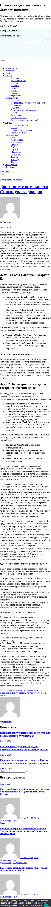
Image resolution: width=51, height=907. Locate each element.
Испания (15, 85)
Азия (7, 73)
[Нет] (49, 906)
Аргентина (16, 142)
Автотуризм (11, 164)
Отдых (8, 122)
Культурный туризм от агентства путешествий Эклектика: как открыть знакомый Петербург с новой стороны (23, 831)
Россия (14, 93)
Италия (14, 83)
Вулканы (15, 100)
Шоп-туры (16, 105)
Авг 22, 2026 (33, 818)
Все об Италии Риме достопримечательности (21, 690)
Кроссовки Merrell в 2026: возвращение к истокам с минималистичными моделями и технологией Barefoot (25, 791)
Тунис (14, 162)
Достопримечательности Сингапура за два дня (24, 189)
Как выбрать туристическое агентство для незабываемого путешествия (25, 734)
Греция (14, 90)
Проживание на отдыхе (22, 130)
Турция (14, 157)
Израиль (15, 150)
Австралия (10, 71)
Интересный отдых (10, 30)
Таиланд (15, 159)
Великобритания (18, 80)
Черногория (16, 95)
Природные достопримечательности (28, 103)
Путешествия (11, 98)
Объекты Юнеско (19, 117)
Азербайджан (17, 140)
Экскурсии (10, 167)
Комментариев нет (8, 820)
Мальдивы (16, 152)
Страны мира (11, 135)
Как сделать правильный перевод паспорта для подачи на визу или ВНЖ (23, 869)
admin (23, 818)
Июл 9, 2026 (5, 741)
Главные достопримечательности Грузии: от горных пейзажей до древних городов (24, 761)
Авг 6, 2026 (32, 894)
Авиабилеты (11, 68)
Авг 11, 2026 (32, 857)
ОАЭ (13, 147)
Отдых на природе (19, 125)
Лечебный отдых (19, 132)
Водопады (15, 108)
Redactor (7, 222)
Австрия (15, 78)
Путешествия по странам (11, 180)
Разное (14, 127)
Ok (46, 906)
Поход (14, 113)
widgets (11, 21)
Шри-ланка (16, 154)
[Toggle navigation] (4, 58)
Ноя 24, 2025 (6, 768)
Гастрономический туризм (23, 110)
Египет (14, 145)
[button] (1, 58)
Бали (13, 137)
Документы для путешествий (24, 120)
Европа (8, 75)
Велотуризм (16, 115)
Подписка (4, 171)
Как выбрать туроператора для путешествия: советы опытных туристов (24, 748)
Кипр (13, 88)
